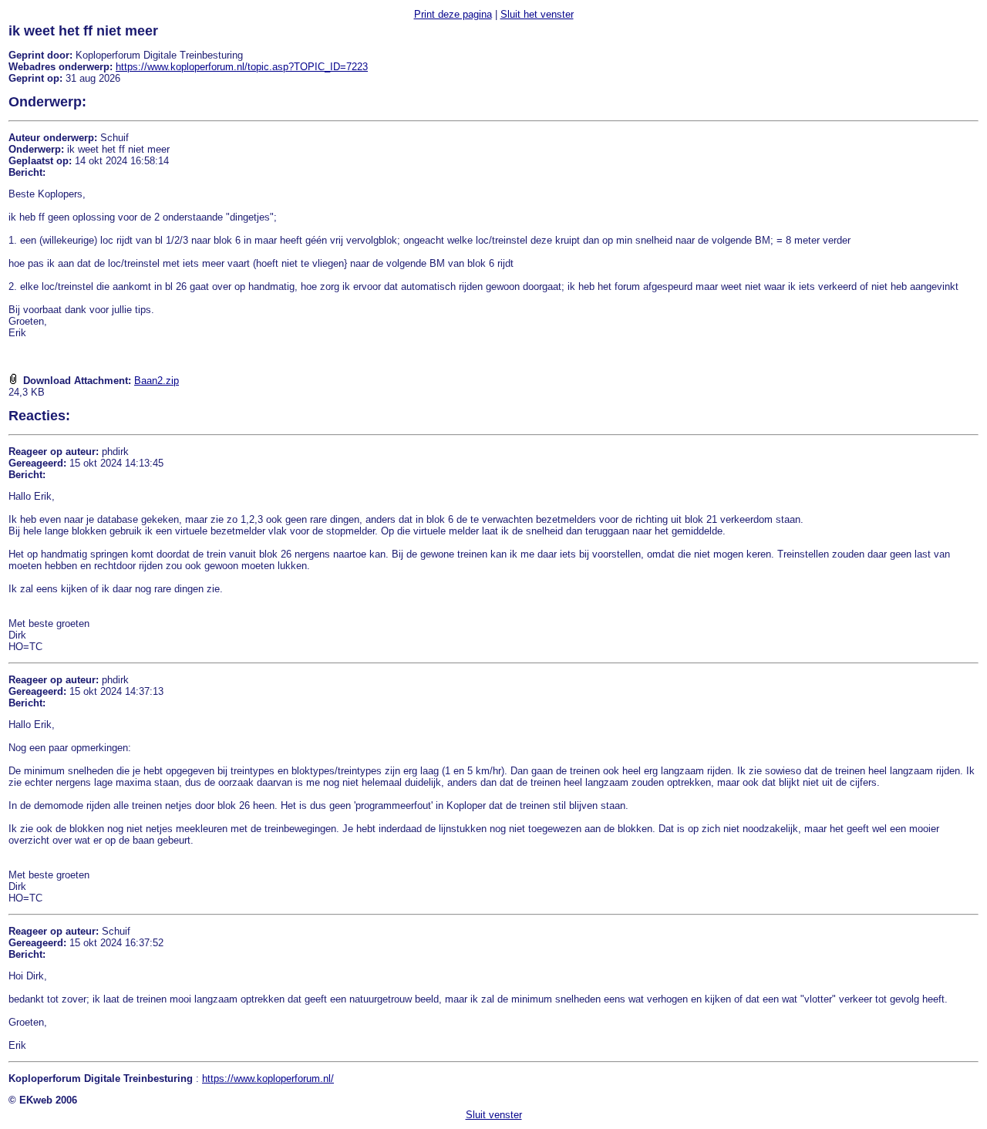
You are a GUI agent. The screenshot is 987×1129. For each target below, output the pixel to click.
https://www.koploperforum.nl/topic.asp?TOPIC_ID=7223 (242, 66)
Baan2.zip (156, 380)
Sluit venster (494, 1115)
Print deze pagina (453, 14)
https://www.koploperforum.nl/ (268, 1078)
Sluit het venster (537, 14)
